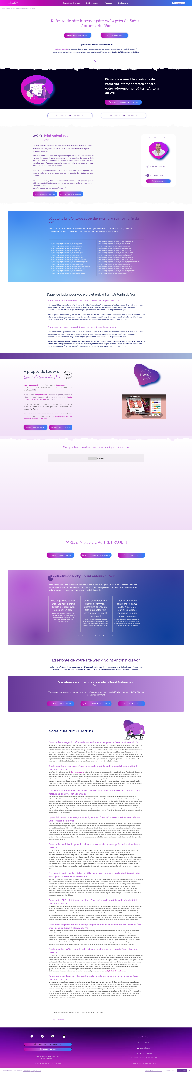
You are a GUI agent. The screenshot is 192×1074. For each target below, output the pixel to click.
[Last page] (112, 635)
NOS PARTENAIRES (151, 1064)
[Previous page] (82, 635)
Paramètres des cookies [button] (153, 1071)
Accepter (182, 1071)
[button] (92, 3)
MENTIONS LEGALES (137, 1064)
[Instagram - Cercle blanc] (42, 1036)
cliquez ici (51, 399)
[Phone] (52, 1036)
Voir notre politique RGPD (32, 1071)
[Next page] (108, 635)
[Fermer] (189, 1070)
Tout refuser (170, 1071)
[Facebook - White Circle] (31, 1036)
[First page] (78, 635)
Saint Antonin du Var (144, 1053)
